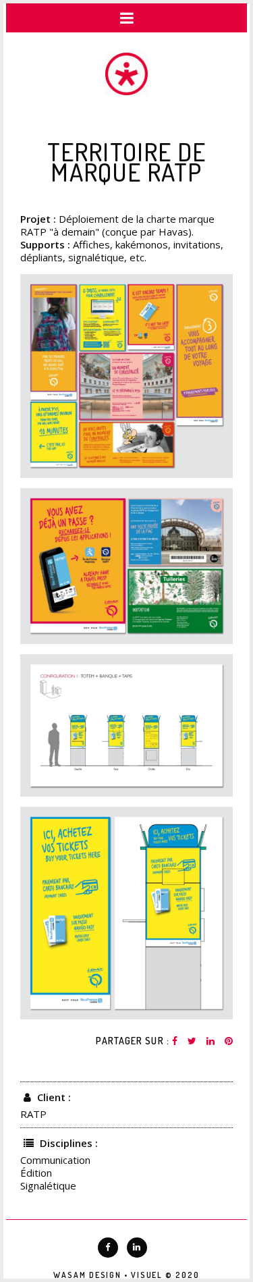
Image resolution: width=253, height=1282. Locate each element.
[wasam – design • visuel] (126, 75)
